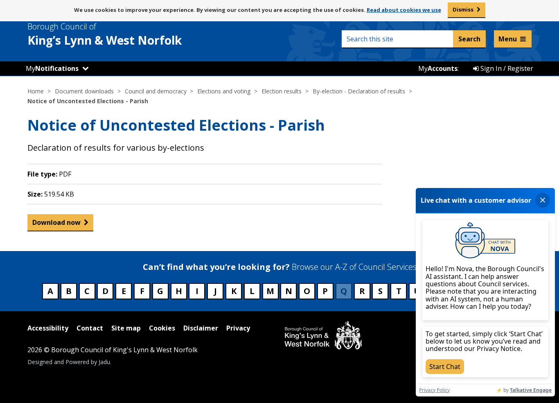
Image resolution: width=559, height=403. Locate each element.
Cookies (162, 328)
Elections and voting (223, 91)
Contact (90, 328)
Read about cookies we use (404, 10)
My (52, 68)
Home (35, 91)
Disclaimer (200, 328)
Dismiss (463, 9)
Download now (56, 222)
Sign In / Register (506, 68)
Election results (281, 91)
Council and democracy (156, 91)
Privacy (238, 328)
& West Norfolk (104, 34)
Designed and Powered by (68, 362)
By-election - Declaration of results (359, 91)
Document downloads (84, 91)
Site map (126, 328)
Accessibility (47, 328)
